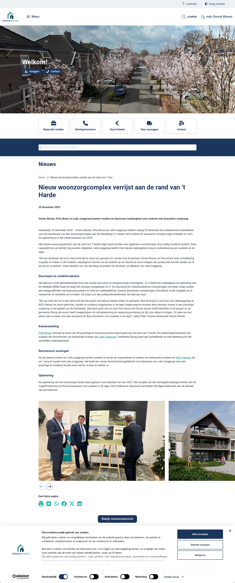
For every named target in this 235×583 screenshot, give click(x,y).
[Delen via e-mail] (48, 503)
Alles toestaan (200, 534)
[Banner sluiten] (230, 531)
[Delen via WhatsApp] (56, 503)
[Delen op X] (71, 503)
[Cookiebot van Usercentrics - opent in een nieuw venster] (21, 576)
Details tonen (171, 576)
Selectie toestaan (200, 544)
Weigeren (200, 555)
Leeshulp (191, 3)
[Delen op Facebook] (64, 503)
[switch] (94, 576)
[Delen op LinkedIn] (79, 503)
